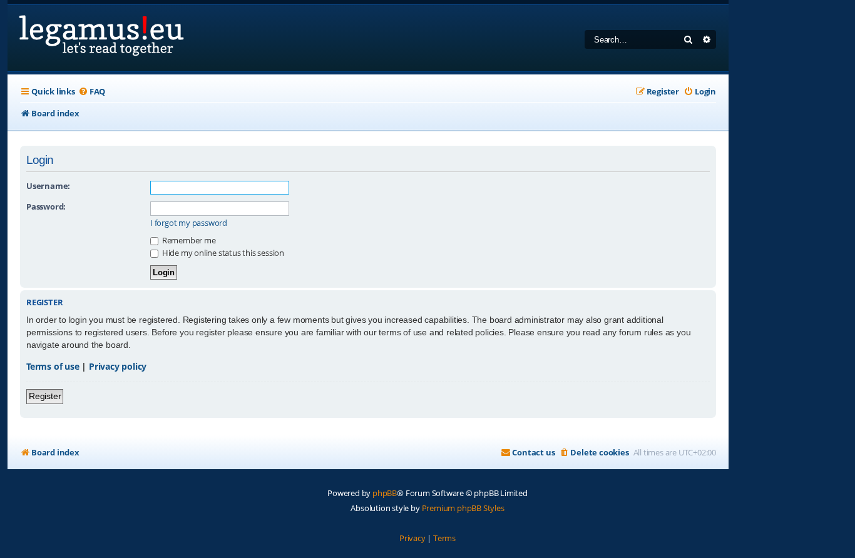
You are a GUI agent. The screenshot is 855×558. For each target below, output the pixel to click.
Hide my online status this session (222, 252)
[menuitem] (91, 92)
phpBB (384, 493)
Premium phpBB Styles (463, 508)
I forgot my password (188, 223)
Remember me (188, 240)
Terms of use (52, 366)
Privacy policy (117, 366)
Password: (46, 206)
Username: (48, 185)
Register (45, 396)
